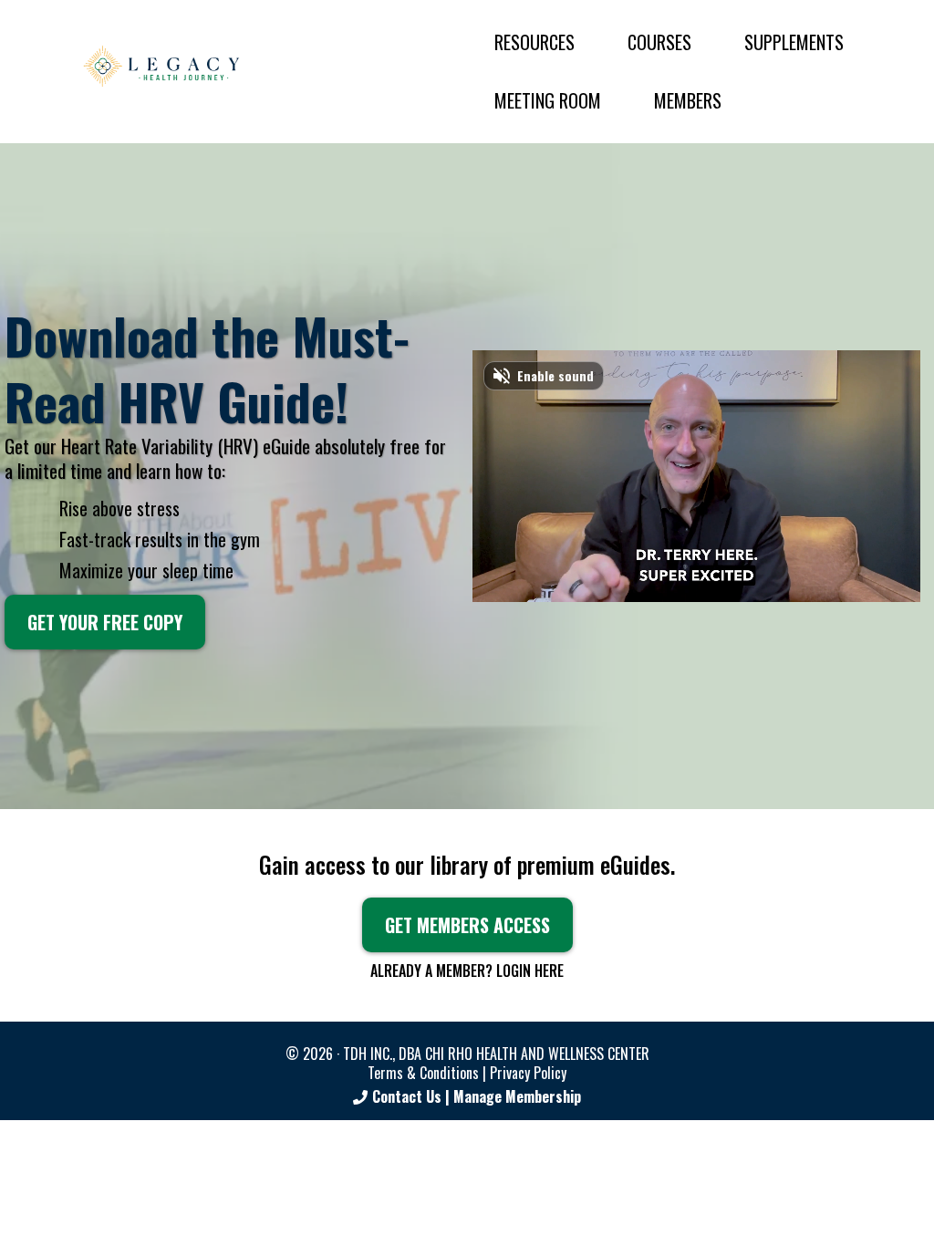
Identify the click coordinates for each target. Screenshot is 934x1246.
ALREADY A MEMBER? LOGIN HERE (467, 970)
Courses (659, 42)
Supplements (794, 42)
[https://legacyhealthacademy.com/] (161, 67)
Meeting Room (547, 100)
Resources (534, 42)
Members (687, 100)
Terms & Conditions (423, 1073)
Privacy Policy (528, 1073)
